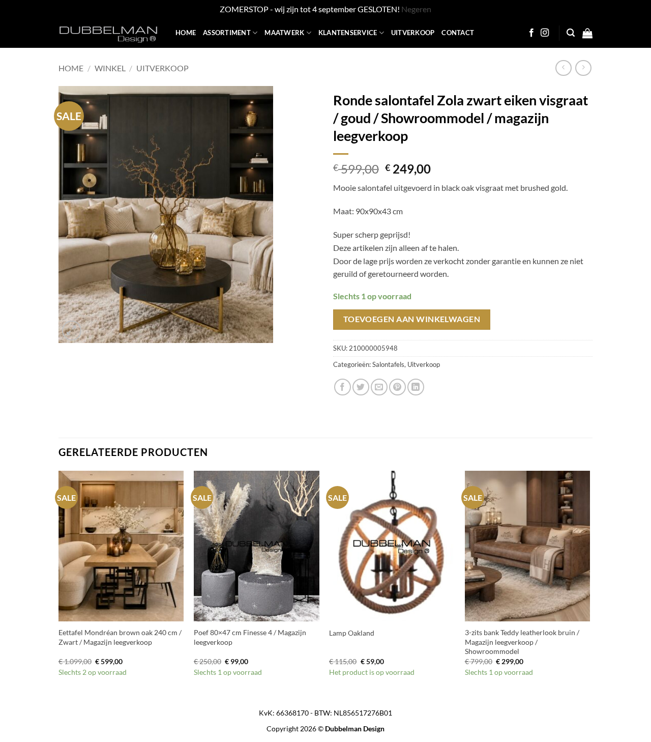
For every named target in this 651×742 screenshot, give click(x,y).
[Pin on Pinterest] (397, 387)
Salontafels (388, 364)
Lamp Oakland (351, 633)
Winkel (110, 68)
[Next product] (563, 68)
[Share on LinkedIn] (415, 387)
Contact (457, 32)
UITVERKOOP (413, 32)
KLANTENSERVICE (347, 32)
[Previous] (59, 583)
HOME (185, 32)
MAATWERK (284, 32)
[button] (571, 33)
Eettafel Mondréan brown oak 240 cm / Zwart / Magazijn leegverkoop (120, 637)
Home (70, 68)
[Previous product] (583, 68)
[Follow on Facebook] (531, 33)
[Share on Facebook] (342, 387)
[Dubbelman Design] (109, 33)
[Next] (589, 583)
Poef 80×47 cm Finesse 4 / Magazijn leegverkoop (250, 637)
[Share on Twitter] (360, 387)
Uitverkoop (162, 68)
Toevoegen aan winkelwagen (412, 319)
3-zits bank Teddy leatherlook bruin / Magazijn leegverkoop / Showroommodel (522, 641)
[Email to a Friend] (379, 387)
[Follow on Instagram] (545, 33)
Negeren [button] (416, 9)
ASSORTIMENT (227, 32)
